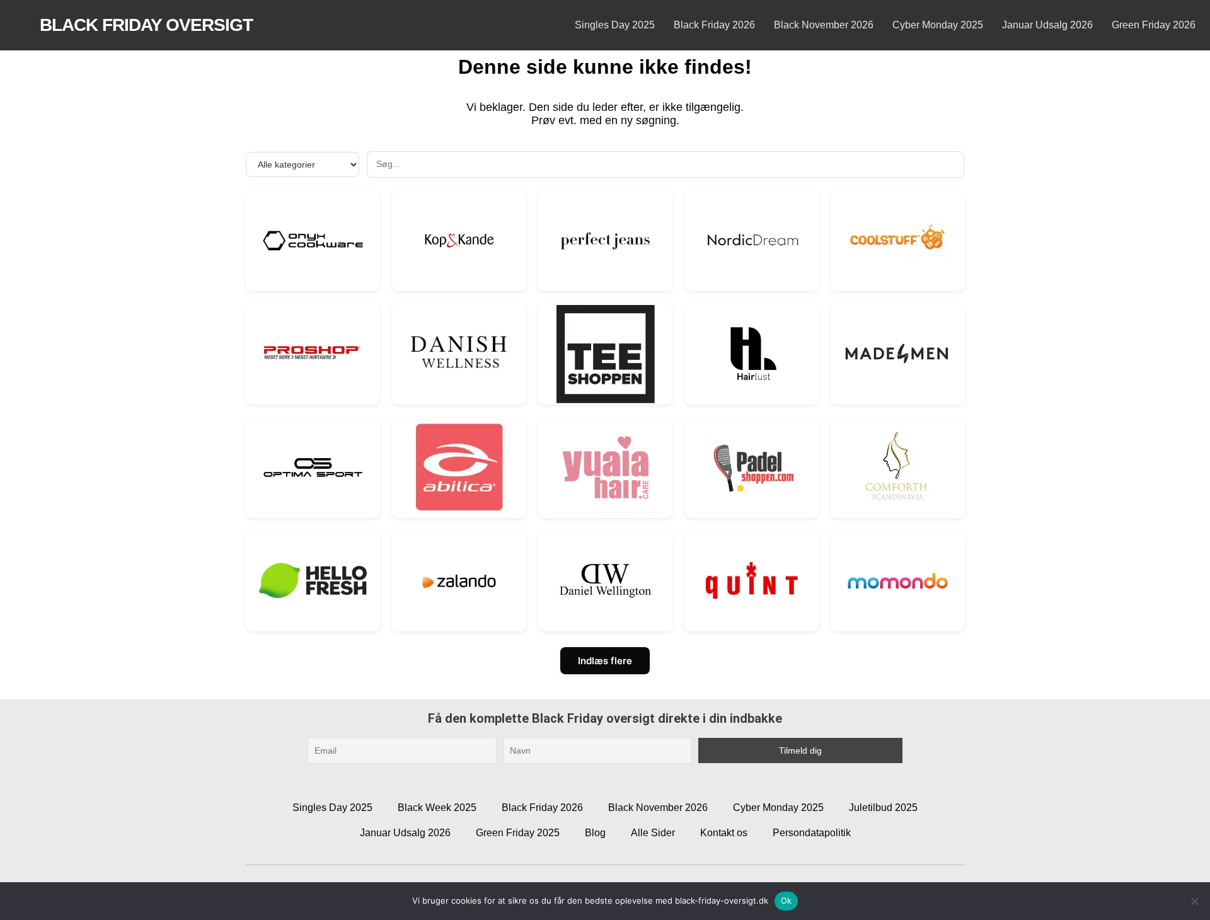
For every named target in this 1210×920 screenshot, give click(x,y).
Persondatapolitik (812, 832)
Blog (595, 832)
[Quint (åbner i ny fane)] (751, 580)
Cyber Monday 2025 (937, 25)
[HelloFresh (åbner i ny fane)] (313, 580)
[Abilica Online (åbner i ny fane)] (459, 467)
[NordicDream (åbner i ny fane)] (751, 240)
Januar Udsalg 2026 (1047, 25)
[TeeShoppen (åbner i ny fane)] (605, 353)
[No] (1194, 901)
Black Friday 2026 (714, 25)
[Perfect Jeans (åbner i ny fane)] (605, 240)
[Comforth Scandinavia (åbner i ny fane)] (897, 467)
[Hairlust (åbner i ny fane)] (751, 353)
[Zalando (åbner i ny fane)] (459, 580)
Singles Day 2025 (615, 25)
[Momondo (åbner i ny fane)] (897, 580)
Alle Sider (653, 832)
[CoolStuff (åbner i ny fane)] (897, 240)
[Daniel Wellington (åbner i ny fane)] (605, 580)
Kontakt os (723, 832)
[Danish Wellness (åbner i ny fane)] (459, 353)
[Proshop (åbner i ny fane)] (313, 353)
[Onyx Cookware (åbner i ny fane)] (313, 240)
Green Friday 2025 (518, 832)
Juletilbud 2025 (883, 807)
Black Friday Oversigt (146, 25)
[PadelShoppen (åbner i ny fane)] (751, 467)
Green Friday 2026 (1154, 25)
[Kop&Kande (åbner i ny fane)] (459, 240)
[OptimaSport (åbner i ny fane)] (313, 467)
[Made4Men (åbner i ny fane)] (897, 353)
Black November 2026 (823, 25)
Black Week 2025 (437, 807)
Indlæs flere (605, 661)
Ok (786, 900)
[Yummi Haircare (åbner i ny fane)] (605, 467)
